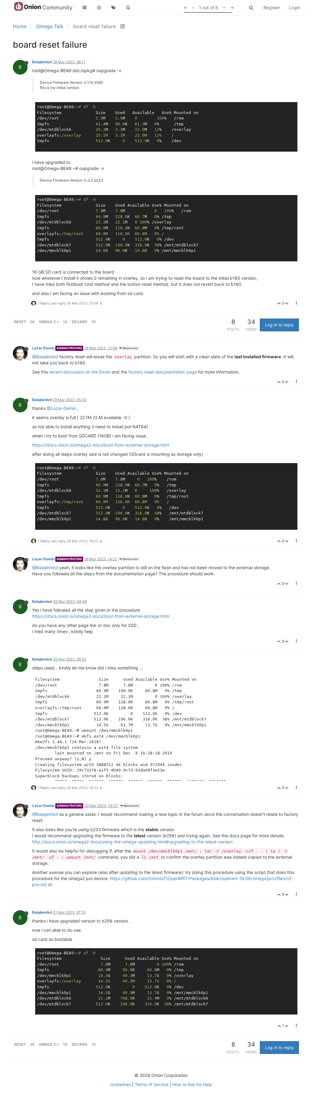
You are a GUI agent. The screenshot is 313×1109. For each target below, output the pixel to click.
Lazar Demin (43, 348)
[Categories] (84, 7)
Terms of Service (151, 1084)
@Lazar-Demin (61, 408)
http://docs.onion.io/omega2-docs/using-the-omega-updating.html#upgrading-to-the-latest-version (132, 841)
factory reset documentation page (162, 371)
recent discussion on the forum (80, 371)
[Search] (128, 7)
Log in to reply (279, 324)
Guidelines (120, 1084)
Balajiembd (42, 62)
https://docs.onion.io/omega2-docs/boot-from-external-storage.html (100, 445)
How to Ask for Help (192, 1084)
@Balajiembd (130, 348)
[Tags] (113, 7)
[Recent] (99, 7)
